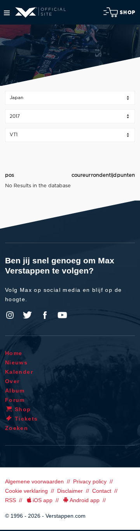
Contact (101, 491)
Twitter (28, 315)
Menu (7, 12)
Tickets (26, 419)
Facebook (45, 315)
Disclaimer (70, 491)
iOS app (42, 500)
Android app (85, 500)
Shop (127, 12)
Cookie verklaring (26, 491)
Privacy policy (90, 481)
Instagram (10, 315)
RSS (10, 500)
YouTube (62, 315)
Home (14, 353)
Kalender (19, 372)
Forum (15, 400)
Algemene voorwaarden (34, 481)
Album (15, 390)
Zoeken (16, 428)
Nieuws (16, 362)
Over (12, 381)
